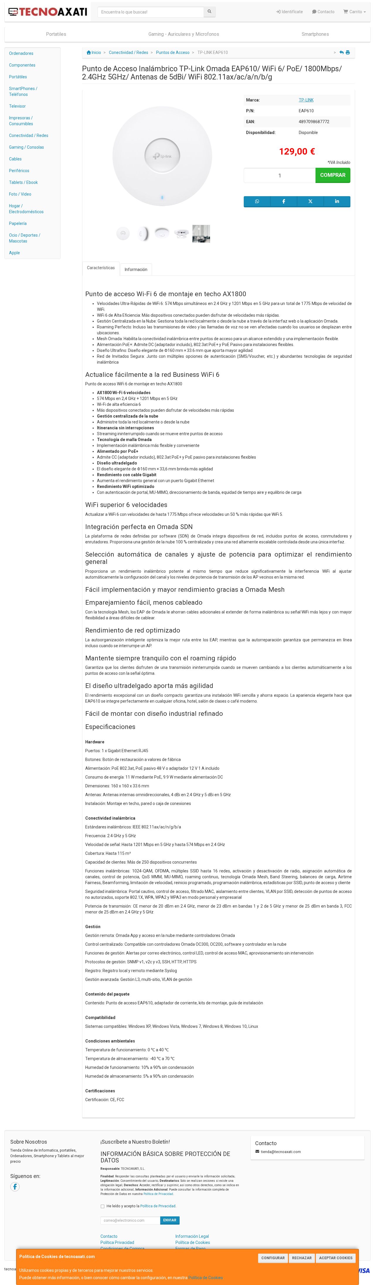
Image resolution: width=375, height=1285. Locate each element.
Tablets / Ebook (23, 182)
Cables (15, 159)
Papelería (18, 223)
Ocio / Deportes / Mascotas (24, 238)
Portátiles (18, 76)
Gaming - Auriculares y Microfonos (184, 34)
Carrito (356, 11)
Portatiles (56, 34)
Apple (14, 252)
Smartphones (315, 34)
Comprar (332, 175)
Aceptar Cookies (335, 1258)
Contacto (326, 11)
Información (136, 269)
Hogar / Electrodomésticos (26, 209)
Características (101, 267)
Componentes (22, 65)
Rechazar (302, 1258)
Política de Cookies (205, 1277)
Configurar (273, 1258)
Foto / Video (20, 194)
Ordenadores (21, 53)
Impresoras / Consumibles (21, 121)
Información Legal (192, 1236)
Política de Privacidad (158, 1194)
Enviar (169, 1220)
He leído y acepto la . (141, 1206)
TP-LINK (306, 100)
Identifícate (292, 11)
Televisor (17, 106)
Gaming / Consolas (26, 147)
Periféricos (19, 170)
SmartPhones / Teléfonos (23, 91)
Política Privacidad (117, 1242)
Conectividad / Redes (28, 135)
